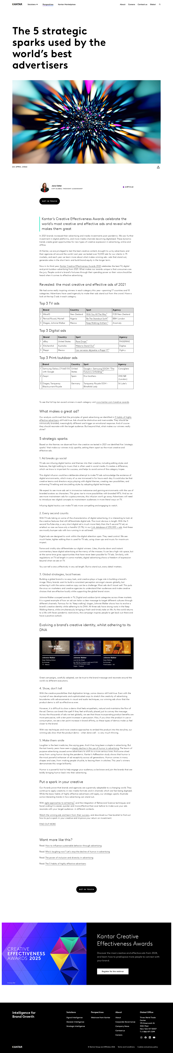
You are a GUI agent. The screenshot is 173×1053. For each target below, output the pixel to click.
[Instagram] (141, 1038)
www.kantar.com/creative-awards (112, 402)
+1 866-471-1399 (148, 1032)
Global (153, 5)
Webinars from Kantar (100, 1018)
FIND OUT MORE (47, 824)
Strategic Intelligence (75, 1026)
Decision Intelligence (75, 1022)
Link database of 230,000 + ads (106, 527)
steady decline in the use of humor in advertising (95, 748)
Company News (122, 1026)
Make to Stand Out (85, 346)
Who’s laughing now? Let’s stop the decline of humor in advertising (77, 852)
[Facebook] (145, 1038)
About (122, 5)
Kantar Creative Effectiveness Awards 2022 (80, 266)
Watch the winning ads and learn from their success (64, 815)
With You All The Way (96, 314)
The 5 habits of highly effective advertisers (65, 864)
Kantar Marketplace (67, 5)
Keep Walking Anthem (96, 323)
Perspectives (48, 5)
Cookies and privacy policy (147, 1047)
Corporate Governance (125, 1022)
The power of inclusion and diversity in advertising (69, 858)
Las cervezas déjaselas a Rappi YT (92, 350)
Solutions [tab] (32, 5)
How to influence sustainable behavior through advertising (73, 846)
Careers (131, 5)
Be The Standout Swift (96, 319)
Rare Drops (81, 342)
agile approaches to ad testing (59, 803)
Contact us (142, 5)
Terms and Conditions (126, 1047)
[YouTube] (149, 1038)
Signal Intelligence (74, 1018)
